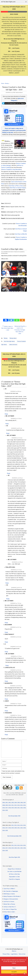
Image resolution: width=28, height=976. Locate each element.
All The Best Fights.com (8, 1)
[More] (22, 320)
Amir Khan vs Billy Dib (21, 234)
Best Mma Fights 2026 (14, 857)
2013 (18, 805)
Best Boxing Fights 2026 (14, 816)
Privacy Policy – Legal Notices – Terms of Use (14, 954)
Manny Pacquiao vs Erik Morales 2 (12, 896)
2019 (12, 807)
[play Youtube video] (14, 268)
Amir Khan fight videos (9, 341)
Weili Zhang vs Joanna (9, 893)
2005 (18, 802)
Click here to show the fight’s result (12, 218)
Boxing (6, 83)
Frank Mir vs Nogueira (14, 879)
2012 (15, 805)
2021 (18, 807)
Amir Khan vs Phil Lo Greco (16, 185)
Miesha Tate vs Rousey (9, 904)
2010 (9, 805)
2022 (21, 807)
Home (2, 83)
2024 (3, 810)
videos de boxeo (13, 344)
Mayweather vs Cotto (14, 876)
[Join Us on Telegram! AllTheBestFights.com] (14, 104)
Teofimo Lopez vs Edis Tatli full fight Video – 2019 (7, 328)
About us (14, 951)
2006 (21, 802)
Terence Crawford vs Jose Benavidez (11, 169)
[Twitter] (11, 320)
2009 (6, 805)
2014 (21, 805)
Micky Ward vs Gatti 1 (9, 911)
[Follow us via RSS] (21, 789)
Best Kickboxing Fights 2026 (14, 836)
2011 (12, 805)
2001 (6, 802)
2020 (15, 807)
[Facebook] (5, 320)
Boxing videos (13, 338)
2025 (6, 810)
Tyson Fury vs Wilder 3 (9, 888)
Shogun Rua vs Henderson (14, 869)
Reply (6, 414)
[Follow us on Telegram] (17, 789)
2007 (24, 802)
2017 (6, 807)
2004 (15, 802)
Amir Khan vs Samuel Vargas (18, 187)
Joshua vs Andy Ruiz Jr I (10, 906)
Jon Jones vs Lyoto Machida (14, 871)
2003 (12, 802)
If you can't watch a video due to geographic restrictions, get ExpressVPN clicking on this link (14, 130)
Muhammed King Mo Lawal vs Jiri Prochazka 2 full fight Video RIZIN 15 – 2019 (20, 330)
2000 (3, 802)
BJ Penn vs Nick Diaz (14, 874)
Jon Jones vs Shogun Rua (10, 909)
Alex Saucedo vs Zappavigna (11, 891)
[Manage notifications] (24, 973)
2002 (9, 802)
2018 (9, 807)
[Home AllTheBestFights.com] (7, 789)
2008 (3, 805)
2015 (24, 805)
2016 (3, 807)
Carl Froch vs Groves (9, 901)
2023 (24, 807)
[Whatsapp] (16, 320)
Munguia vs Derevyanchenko (11, 899)
